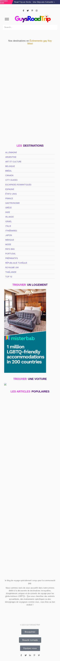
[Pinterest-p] (32, 10)
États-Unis (11, 98)
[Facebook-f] (23, 10)
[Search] (54, 27)
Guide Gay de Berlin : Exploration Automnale (26, 530)
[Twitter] (27, 10)
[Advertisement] (30, 453)
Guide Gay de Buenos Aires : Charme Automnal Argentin (27, 544)
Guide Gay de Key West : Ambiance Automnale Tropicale (16, 109)
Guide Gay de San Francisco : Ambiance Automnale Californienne (29, 429)
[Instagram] (36, 10)
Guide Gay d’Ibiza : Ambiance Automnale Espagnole (29, 518)
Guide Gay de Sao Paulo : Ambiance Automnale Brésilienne (27, 485)
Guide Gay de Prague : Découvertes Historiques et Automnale (29, 500)
